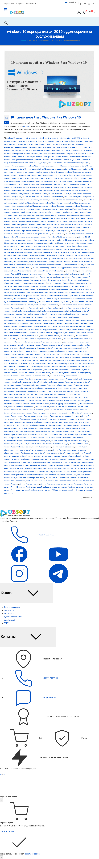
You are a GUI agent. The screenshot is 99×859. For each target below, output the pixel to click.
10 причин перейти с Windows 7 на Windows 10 (45, 117)
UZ (4, 774)
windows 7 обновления (22, 382)
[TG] (58, 573)
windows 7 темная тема (83, 413)
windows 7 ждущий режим (27, 320)
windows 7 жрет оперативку (18, 323)
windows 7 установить (21, 425)
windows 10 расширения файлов (40, 218)
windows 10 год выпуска (38, 163)
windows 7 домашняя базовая (24, 311)
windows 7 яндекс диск (85, 481)
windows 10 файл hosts (23, 231)
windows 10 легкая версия (82, 187)
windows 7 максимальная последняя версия (26, 367)
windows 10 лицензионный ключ (16, 191)
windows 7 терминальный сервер (29, 416)
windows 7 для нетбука (12, 308)
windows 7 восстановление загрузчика (42, 292)
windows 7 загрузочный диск (57, 333)
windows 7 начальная (19, 373)
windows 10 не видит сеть (53, 197)
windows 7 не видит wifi (60, 373)
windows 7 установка (64, 425)
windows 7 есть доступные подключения (52, 317)
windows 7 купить (23, 351)
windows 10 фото (57, 234)
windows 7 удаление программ (22, 422)
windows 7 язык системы (79, 478)
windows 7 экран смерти (76, 468)
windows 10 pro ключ (76, 141)
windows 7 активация (73, 277)
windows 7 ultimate (85, 271)
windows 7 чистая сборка (43, 456)
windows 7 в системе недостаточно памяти (65, 289)
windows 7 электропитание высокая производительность (26, 475)
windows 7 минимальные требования (29, 370)
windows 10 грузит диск (80, 163)
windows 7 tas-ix (58, 271)
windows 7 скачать (42, 407)
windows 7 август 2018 (12, 274)
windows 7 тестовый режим (53, 416)
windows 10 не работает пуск (55, 203)
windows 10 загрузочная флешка (79, 175)
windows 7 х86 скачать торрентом (51, 438)
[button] (6, 23)
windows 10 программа (25, 209)
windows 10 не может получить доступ (33, 200)
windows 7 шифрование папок (20, 462)
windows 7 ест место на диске (51, 314)
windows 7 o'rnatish (16, 271)
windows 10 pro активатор (58, 141)
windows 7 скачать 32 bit (78, 407)
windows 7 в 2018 (67, 286)
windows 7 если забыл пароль (27, 314)
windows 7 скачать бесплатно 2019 (58, 410)
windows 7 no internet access (43, 265)
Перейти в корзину (32, 854)
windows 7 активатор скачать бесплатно (48, 277)
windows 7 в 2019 (81, 286)
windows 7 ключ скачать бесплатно (31, 348)
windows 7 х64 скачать (28, 438)
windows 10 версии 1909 (48, 154)
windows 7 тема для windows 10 (62, 413)
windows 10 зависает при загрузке (24, 175)
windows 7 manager (47, 262)
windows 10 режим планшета (82, 218)
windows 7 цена (10, 447)
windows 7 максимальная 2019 (56, 360)
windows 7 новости (66, 379)
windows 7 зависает (15, 330)
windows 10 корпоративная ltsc (41, 184)
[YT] (58, 554)
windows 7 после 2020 (17, 394)
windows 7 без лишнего (68, 280)
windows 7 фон (9, 434)
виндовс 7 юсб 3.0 (11, 487)
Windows (27, 126)
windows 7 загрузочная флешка (32, 333)
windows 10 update (31, 144)
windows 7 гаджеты (20, 299)
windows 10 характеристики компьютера (41, 240)
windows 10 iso (16, 141)
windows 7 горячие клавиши (82, 302)
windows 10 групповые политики (39, 166)
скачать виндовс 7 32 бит (48, 490)
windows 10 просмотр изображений (17, 212)
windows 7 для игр (85, 305)
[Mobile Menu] (5, 9)
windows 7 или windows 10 (73, 339)
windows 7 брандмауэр (76, 283)
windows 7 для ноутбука (31, 308)
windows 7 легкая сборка (59, 354)
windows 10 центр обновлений (22, 249)
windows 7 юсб (9, 478)
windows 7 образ (50, 382)
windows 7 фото (74, 434)
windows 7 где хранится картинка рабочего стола (66, 299)
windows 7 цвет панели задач (57, 444)
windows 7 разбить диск (60, 397)
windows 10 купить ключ (47, 187)
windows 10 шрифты (25, 258)
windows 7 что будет (81, 456)
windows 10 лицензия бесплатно (59, 191)
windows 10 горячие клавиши (59, 163)
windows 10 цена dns (67, 246)
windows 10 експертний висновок (66, 166)
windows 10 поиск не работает (37, 206)
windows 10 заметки (11, 178)
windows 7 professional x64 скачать (38, 271)
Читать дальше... (88, 497)
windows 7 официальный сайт (23, 388)
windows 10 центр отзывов (44, 249)
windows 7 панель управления (67, 388)
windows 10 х (45, 237)
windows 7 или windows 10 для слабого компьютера (42, 342)
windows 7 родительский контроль (36, 404)
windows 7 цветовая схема (79, 444)
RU (1, 774)
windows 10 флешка (61, 231)
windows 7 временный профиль (73, 296)
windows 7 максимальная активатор (25, 363)
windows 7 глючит (45, 302)
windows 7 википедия (18, 292)
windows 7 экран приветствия (54, 468)
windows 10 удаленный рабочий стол (43, 225)
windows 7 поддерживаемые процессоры (32, 391)
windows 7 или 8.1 (55, 339)
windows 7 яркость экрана (29, 484)
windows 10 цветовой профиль (33, 246)
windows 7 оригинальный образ (27, 385)
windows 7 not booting (40, 268)
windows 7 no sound (62, 265)
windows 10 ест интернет (27, 169)
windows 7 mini (77, 262)
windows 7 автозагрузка (31, 274)
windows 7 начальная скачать (39, 373)
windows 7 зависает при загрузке (37, 330)
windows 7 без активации (49, 280)
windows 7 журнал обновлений (60, 323)
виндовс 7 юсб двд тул (13, 490)
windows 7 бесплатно (46, 283)
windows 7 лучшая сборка (14, 360)
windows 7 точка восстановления (26, 419)
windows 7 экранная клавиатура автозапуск (38, 472)
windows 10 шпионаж (30, 255)
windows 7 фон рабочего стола (28, 434)
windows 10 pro (41, 141)
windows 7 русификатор (59, 404)
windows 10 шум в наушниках (45, 258)
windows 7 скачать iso (12, 410)
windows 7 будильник (30, 286)
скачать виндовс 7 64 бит (68, 490)
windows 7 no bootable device (20, 265)
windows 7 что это (52, 459)
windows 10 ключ (20, 181)
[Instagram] (89, 4)
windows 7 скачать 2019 (59, 407)
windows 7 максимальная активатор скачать (56, 363)
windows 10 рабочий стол (64, 212)
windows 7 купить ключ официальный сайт (71, 351)
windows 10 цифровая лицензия (37, 252)
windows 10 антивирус (52, 150)
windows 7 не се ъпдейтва (60, 376)
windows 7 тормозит (72, 416)
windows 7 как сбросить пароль (22, 345)
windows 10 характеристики (14, 240)
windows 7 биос (61, 283)
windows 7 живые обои (66, 320)
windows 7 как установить (45, 345)
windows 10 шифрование (77, 252)
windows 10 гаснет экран (52, 160)
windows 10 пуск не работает (43, 212)
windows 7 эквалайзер (33, 468)
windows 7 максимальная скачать (57, 367)
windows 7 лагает (10, 354)
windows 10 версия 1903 (67, 154)
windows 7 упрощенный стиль (70, 422)
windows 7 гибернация (28, 302)
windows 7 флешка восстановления (76, 431)
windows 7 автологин (73, 274)
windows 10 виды (10, 157)
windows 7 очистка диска (45, 388)
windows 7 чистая (26, 456)
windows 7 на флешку (52, 370)
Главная (23, 40)
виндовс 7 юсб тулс (30, 490)
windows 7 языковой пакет (36, 481)
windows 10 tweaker (16, 144)
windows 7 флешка (55, 431)
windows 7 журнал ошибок (83, 323)
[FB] (19, 554)
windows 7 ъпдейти (17, 468)
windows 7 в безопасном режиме (35, 289)
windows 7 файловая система (35, 431)
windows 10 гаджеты (34, 160)
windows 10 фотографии (74, 234)
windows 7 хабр (70, 438)
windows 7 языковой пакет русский (61, 481)
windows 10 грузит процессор (15, 166)
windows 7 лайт (23, 354)
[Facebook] (80, 4)
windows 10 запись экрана (30, 178)
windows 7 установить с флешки (42, 425)
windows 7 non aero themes (21, 268)
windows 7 (79, 258)
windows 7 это (71, 475)
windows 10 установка (47, 228)
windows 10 (10, 138)
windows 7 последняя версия (38, 394)
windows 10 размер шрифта (46, 215)
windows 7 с (73, 404)
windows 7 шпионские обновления (46, 462)
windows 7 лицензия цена (83, 357)
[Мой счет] (79, 12)
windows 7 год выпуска (61, 302)
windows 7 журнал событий (14, 326)
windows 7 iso (34, 262)
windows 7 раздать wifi (79, 397)
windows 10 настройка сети (32, 197)
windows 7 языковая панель (15, 481)
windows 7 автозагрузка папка (52, 274)
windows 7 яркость (11, 484)
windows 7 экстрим (63, 472)
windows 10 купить (30, 187)
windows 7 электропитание (81, 472)
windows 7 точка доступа (49, 419)
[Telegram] (93, 4)
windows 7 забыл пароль (68, 326)
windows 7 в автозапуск (13, 289)
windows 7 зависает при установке (63, 330)
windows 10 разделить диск (24, 215)
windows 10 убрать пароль (58, 221)
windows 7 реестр (41, 401)
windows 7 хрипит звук (36, 444)
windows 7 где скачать (37, 299)
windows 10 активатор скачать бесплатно (76, 147)
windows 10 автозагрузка (66, 144)
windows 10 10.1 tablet (58, 138)
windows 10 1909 (73, 138)
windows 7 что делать (12, 459)
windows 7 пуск (25, 397)
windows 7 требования (68, 419)
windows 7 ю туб (83, 475)
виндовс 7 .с (71, 484)
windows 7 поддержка (57, 391)
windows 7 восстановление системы (47, 296)
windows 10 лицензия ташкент (22, 194)
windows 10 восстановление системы (76, 157)
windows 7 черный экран (66, 453)
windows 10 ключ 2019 (35, 181)
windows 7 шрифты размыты (52, 465)
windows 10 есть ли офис (73, 169)
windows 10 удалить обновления (70, 225)
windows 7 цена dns (23, 447)
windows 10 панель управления (79, 203)
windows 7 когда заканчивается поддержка (62, 348)
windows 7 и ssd (33, 336)
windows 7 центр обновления (63, 447)
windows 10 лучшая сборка (80, 194)
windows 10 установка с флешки (69, 228)
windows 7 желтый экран (47, 320)
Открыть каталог (7, 831)
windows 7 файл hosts (48, 428)
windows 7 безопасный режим (25, 283)
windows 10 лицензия (38, 191)
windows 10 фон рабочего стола (38, 234)
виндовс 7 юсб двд (26, 487)
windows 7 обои (37, 382)
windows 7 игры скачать (39, 339)
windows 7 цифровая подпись (25, 453)
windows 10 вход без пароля (15, 160)
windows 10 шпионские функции (68, 255)
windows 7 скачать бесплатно (33, 410)
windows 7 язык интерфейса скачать (30, 478)
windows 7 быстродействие (50, 286)
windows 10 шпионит (47, 255)
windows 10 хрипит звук (59, 243)
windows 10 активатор (28, 147)
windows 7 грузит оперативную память (19, 305)
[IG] (19, 573)
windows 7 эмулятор (57, 475)
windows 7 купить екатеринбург (43, 351)
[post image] (49, 81)
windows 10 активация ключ (32, 150)
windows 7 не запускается (14, 376)
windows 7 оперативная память (70, 382)
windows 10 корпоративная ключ (66, 184)
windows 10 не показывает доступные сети (65, 200)
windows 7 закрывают (77, 333)
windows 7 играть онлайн (49, 336)
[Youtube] (84, 4)
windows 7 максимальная (34, 360)
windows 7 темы (10, 416)
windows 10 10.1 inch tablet (39, 138)
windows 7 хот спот (24, 441)
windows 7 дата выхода (68, 305)
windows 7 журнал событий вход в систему (41, 326)
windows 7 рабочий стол (41, 397)
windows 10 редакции (62, 218)
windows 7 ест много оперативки (76, 314)
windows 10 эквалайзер (66, 258)
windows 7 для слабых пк (50, 308)
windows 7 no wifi (76, 265)
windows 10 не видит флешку (75, 197)
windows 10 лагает (64, 187)
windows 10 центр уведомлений (68, 249)
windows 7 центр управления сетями (37, 450)
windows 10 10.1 (22, 138)
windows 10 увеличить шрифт (80, 221)
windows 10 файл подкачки (42, 231)
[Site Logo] (17, 12)
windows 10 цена (52, 246)
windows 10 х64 (84, 237)
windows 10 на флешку (12, 197)
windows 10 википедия (26, 157)
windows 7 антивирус (31, 280)
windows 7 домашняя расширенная (50, 311)
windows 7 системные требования (21, 407)
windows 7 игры (23, 339)
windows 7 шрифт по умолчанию (73, 462)
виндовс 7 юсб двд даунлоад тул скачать (77, 487)
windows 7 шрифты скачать (74, 465)
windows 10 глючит (20, 163)
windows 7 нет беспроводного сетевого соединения (38, 379)
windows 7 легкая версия (39, 354)
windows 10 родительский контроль (18, 221)
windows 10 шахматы (59, 252)
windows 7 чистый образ (63, 456)
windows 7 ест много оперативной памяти (20, 317)
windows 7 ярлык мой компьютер (53, 484)
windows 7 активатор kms (22, 277)
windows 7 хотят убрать (41, 441)
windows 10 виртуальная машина (48, 157)
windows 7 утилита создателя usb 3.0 (25, 428)
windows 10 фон (19, 234)
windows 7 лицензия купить (62, 357)
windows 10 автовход (47, 144)
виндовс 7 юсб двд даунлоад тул (47, 487)
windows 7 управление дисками (46, 422)
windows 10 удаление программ (16, 225)
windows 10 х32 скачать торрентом (63, 237)
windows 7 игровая (67, 336)
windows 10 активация (12, 150)
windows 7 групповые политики (46, 305)
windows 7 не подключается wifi (37, 376)
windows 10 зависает (56, 172)
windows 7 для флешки (70, 308)
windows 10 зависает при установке (52, 175)
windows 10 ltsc (29, 141)
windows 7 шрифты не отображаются (25, 465)
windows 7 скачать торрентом (37, 413)
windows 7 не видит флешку (80, 373)
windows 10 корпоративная (55, 181)
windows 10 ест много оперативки (50, 169)
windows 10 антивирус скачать (73, 150)
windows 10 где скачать (72, 160)
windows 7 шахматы (67, 459)
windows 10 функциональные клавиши (24, 237)
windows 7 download (20, 262)
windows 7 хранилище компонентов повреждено (69, 441)
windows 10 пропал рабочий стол (78, 209)
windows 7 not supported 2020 (61, 268)
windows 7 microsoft (63, 262)
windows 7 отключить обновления (53, 385)
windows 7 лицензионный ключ (23, 357)
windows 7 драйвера (73, 311)
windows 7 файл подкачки (68, 428)
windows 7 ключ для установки (67, 345)
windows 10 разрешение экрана (70, 215)
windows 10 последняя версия (61, 206)
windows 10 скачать (40, 221)
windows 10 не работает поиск (32, 203)
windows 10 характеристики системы (72, 240)
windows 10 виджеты (86, 154)
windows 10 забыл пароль (38, 172)
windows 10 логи (41, 194)
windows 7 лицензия (43, 357)
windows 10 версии (31, 154)
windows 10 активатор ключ (49, 147)
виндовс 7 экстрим (84, 484)
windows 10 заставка (49, 178)
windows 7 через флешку (47, 453)
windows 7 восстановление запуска (71, 292)
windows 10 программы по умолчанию (49, 209)
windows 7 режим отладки (59, 401)
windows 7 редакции (26, 401)
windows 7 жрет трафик (39, 323)
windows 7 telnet (71, 271)
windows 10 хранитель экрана (38, 243)
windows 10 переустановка (14, 206)
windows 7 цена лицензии (41, 447)
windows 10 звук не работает (69, 178)
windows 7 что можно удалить (32, 459)
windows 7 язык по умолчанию (57, 478)
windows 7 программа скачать (61, 394)
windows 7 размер (11, 401)
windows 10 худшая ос (77, 243)
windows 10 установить (29, 228)
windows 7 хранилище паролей (15, 444)
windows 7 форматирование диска (54, 434)
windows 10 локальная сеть (58, 194)
